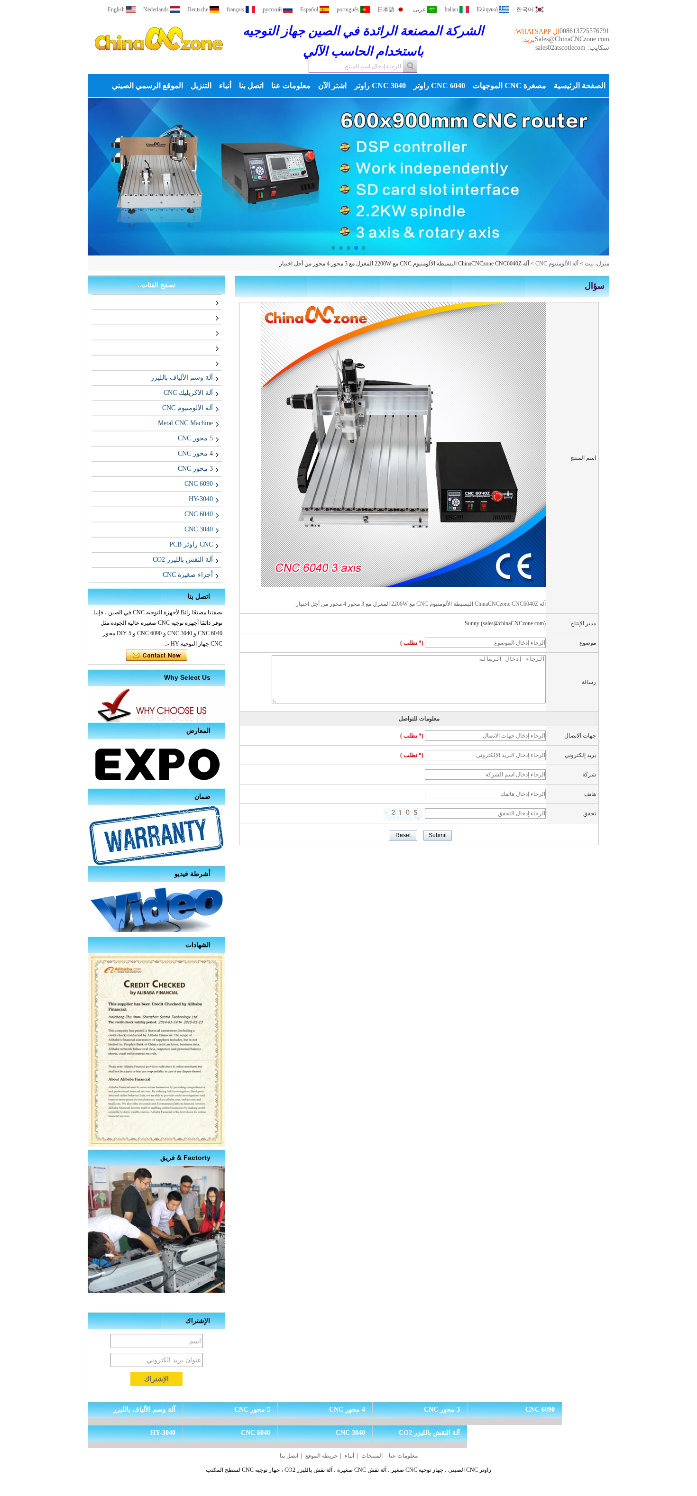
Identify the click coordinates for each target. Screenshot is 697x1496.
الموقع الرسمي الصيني (147, 86)
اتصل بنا (251, 86)
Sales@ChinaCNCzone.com (572, 39)
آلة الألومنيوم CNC (556, 263)
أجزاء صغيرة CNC (188, 574)
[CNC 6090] (365, 176)
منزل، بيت (597, 263)
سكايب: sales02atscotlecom (572, 47)
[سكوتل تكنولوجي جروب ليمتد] (159, 58)
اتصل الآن (156, 655)
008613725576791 (584, 31)
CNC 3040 (198, 529)
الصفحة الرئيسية (579, 86)
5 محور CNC (195, 438)
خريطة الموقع (321, 1455)
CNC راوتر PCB (191, 544)
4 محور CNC (195, 453)
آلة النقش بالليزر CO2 (183, 559)
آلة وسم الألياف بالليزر (182, 377)
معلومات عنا (291, 86)
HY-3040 (201, 498)
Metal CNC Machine (185, 423)
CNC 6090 (198, 483)
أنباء (225, 86)
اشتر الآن (332, 86)
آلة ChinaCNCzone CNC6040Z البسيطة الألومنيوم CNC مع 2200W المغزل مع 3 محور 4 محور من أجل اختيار (421, 604)
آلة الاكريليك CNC (188, 392)
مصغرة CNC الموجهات (509, 86)
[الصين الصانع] (211, 301)
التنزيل (201, 86)
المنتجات (372, 1455)
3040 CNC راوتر (380, 86)
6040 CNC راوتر (439, 86)
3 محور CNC (195, 468)
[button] (364, 248)
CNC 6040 (198, 514)
